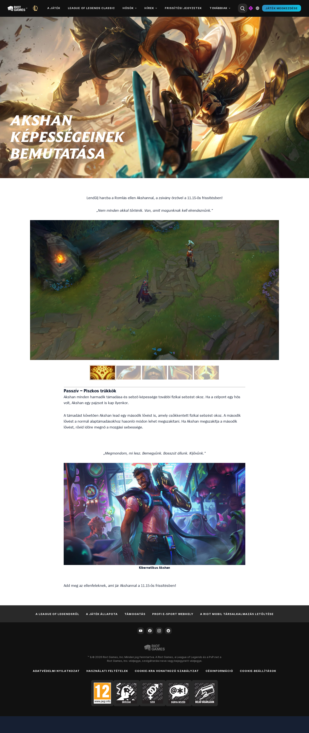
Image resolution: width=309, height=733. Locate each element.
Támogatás (134, 614)
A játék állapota (102, 614)
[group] (154, 372)
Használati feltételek (107, 671)
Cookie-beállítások (258, 671)
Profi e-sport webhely (172, 614)
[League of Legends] (36, 8)
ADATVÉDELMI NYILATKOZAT (56, 671)
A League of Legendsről (57, 614)
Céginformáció (219, 671)
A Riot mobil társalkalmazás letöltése (236, 614)
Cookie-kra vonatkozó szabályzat (167, 671)
